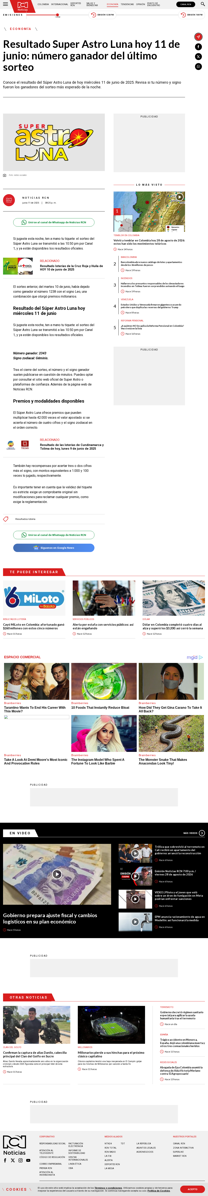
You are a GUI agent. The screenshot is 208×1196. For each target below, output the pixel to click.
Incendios (126, 278)
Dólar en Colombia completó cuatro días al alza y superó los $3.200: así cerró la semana (173, 626)
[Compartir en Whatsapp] (198, 66)
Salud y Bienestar (92, 4)
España (164, 1034)
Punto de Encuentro (153, 4)
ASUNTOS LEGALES (146, 1148)
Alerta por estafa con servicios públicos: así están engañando (103, 626)
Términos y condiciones (108, 1187)
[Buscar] (203, 4)
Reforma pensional (132, 320)
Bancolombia (129, 257)
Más (190, 833)
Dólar (146, 619)
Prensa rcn (45, 1168)
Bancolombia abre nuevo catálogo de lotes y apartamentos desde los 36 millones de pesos (151, 263)
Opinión (140, 4)
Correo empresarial (50, 1164)
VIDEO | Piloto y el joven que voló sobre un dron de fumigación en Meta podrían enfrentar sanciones (179, 895)
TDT (123, 1143)
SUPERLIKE (178, 1152)
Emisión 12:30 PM (106, 15)
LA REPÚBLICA (143, 1143)
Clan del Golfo (12, 1047)
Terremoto (166, 1007)
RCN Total (111, 1148)
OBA (70, 1168)
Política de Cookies (158, 1190)
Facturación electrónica (75, 1145)
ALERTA (109, 1160)
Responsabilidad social (52, 1143)
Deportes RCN (75, 4)
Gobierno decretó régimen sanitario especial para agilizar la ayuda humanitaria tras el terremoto (181, 1015)
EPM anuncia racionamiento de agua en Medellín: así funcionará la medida (180, 918)
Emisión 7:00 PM (195, 15)
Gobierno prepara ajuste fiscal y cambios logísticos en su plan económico (50, 918)
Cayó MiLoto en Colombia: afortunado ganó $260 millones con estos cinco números (33, 626)
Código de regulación (52, 1157)
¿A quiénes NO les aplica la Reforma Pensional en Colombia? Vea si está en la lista (152, 327)
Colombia (43, 4)
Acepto (192, 1189)
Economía (112, 4)
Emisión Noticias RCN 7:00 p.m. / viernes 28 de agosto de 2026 (175, 873)
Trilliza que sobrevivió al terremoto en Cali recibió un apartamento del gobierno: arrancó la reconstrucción (180, 850)
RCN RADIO (110, 1152)
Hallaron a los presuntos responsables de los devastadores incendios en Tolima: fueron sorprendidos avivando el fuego (152, 284)
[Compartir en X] (198, 56)
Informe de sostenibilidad (76, 1151)
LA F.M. (108, 1156)
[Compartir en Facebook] (198, 46)
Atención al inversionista (47, 1173)
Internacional (59, 4)
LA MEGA (109, 1168)
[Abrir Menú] (5, 4)
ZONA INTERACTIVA (183, 1148)
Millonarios (85, 1047)
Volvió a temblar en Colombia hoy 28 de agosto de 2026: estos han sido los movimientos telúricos (149, 242)
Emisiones (13, 15)
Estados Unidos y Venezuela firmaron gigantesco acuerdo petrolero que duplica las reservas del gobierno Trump (151, 306)
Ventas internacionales (78, 1158)
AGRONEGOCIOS (144, 1152)
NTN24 (108, 1143)
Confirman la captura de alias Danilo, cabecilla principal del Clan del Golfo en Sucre (35, 1054)
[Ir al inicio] (23, 6)
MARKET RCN (179, 1156)
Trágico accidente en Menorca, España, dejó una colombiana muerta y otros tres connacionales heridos (182, 1043)
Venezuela (127, 299)
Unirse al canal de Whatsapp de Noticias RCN (57, 222)
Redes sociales (168, 1062)
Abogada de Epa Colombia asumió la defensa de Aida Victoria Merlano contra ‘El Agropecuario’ (181, 1070)
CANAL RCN (185, 4)
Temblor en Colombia (126, 235)
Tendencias (127, 4)
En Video (20, 833)
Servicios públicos (83, 619)
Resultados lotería (25, 519)
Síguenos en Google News (57, 547)
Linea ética (74, 1164)
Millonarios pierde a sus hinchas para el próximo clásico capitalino (111, 1054)
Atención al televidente (46, 1151)
